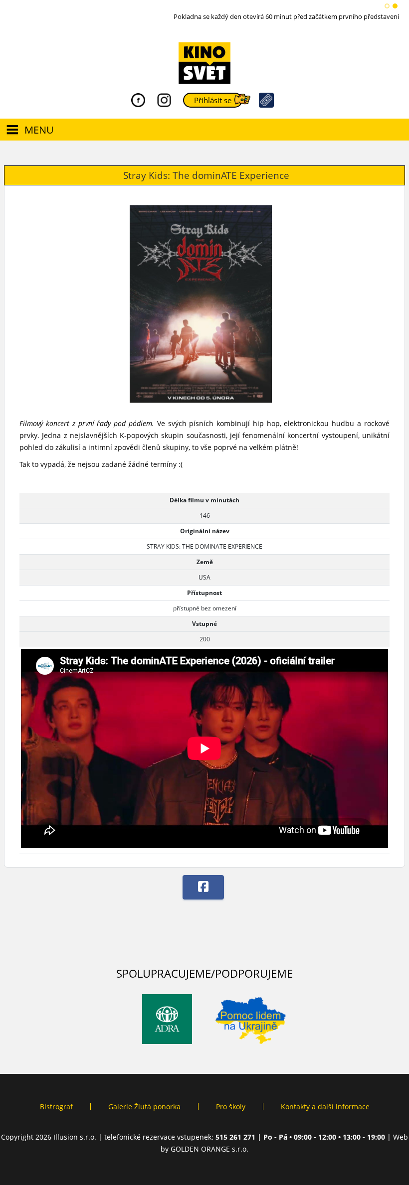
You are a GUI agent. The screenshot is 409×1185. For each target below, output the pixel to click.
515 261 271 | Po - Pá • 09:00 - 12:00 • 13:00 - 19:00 (300, 1137)
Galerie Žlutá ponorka (144, 1106)
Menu (39, 130)
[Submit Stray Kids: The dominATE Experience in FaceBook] (203, 887)
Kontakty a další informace (325, 1106)
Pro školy (230, 1106)
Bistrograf (56, 1106)
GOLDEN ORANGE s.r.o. (209, 1149)
